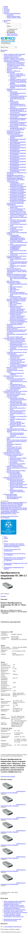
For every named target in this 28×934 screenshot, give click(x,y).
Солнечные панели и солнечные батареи (14, 338)
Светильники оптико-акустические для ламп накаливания (16, 394)
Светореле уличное (12, 396)
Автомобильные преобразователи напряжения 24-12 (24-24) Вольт (16, 63)
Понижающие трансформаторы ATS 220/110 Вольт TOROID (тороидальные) (18, 120)
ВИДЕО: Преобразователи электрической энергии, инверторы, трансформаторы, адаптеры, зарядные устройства (17, 270)
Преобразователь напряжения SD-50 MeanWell (18, 167)
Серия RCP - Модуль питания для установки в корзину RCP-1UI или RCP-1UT (18, 221)
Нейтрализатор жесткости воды (15, 479)
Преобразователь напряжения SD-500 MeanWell (18, 170)
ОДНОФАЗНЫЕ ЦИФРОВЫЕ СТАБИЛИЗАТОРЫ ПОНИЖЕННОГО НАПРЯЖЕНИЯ (18, 247)
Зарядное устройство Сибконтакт (15, 77)
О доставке (7, 10)
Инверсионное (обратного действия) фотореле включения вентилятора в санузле (18, 399)
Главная (6, 6)
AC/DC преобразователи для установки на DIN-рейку (17, 209)
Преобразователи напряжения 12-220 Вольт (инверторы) (18, 190)
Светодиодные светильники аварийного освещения (14, 449)
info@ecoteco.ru (17, 926)
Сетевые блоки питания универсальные (16, 230)
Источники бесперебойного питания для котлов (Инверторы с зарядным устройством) (18, 322)
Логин (8, 23)
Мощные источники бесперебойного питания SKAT (18, 297)
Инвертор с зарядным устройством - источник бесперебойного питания (16, 300)
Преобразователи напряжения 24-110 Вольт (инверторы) (18, 192)
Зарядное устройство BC (16, 73)
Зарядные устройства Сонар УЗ (18, 79)
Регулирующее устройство (17, 460)
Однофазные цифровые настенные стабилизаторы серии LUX (18, 242)
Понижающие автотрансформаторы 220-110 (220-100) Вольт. (18, 93)
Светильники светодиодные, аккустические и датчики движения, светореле (15, 392)
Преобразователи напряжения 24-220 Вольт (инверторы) (18, 195)
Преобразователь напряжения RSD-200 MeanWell (18, 145)
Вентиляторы (13, 462)
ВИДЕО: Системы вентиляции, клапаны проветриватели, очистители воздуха (17, 468)
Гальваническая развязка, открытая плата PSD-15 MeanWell (16, 136)
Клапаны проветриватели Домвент (16, 470)
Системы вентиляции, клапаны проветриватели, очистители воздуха (13, 453)
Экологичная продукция (10, 494)
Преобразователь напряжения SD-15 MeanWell (18, 153)
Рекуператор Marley (15, 473)
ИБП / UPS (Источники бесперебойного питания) (14, 282)
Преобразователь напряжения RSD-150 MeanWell (18, 142)
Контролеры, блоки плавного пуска (13, 376)
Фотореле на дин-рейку (13, 451)
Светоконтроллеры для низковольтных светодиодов (17, 385)
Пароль (9, 26)
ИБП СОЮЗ (13, 305)
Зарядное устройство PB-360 (17, 75)
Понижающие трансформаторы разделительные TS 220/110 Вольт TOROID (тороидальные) (18, 124)
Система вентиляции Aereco (14, 455)
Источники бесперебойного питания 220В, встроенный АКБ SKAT (18, 294)
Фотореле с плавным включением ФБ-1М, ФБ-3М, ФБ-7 (17, 426)
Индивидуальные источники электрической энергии (17, 341)
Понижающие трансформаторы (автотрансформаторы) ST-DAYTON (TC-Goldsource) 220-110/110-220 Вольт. (18, 110)
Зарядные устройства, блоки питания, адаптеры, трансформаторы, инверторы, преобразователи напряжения (14, 60)
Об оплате (6, 9)
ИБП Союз (13, 291)
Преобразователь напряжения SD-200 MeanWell (18, 159)
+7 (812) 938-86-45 (5, 43)
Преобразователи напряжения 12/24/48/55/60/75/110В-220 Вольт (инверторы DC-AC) (15, 179)
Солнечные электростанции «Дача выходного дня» (17, 359)
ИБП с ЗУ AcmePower (16, 303)
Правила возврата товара (13, 16)
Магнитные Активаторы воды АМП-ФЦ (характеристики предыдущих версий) (11, 506)
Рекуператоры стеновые (13, 472)
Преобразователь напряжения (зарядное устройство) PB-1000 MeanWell (18, 82)
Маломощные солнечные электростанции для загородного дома (16, 356)
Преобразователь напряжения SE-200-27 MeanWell (13, 857)
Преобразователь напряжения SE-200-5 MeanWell (13, 792)
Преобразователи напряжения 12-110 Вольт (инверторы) (18, 187)
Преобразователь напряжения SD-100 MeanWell (18, 148)
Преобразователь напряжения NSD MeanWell (18, 139)
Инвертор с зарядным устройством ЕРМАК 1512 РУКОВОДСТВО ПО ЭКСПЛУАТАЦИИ (14, 503)
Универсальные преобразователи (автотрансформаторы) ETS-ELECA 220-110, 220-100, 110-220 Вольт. (18, 104)
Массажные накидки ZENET (14, 497)
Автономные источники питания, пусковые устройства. (16, 66)
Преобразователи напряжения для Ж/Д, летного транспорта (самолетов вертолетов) (17, 331)
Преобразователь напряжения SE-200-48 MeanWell (13, 883)
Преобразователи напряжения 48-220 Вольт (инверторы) (18, 201)
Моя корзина (4, 50)
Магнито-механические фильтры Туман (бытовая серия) (18, 483)
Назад (5, 536)
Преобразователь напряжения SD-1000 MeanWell (18, 151)
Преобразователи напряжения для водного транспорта (16, 327)
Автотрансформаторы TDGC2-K (18, 261)
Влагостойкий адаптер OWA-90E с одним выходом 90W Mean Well (18, 278)
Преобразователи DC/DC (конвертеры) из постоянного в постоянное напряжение (15, 132)
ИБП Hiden (13, 288)
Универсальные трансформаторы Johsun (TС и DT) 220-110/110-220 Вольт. (18, 128)
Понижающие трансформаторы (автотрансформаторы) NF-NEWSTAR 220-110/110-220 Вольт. (18, 98)
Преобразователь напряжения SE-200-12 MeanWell (13, 818)
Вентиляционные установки (17, 463)
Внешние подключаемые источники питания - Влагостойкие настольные (16, 275)
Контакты (6, 12)
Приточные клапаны (15, 459)
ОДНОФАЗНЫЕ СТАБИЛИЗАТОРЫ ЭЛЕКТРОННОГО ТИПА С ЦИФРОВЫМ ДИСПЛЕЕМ (17, 237)
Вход (5, 21)
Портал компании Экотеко (14, 17)
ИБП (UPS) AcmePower (16, 286)
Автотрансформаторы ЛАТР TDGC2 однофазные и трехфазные (16, 256)
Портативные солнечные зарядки (16, 339)
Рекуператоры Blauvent (16, 476)
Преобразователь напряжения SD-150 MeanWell (18, 156)
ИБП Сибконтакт (14, 289)
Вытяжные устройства (16, 465)
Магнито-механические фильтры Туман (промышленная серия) (18, 487)
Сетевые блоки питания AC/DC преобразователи (15, 204)
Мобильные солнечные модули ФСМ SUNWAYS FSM (18, 344)
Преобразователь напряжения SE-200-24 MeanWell (13, 844)
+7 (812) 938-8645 (8, 926)
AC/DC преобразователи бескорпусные (16, 206)
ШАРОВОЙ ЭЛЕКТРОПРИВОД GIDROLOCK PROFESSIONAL (10, 512)
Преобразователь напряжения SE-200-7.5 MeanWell (13, 805)
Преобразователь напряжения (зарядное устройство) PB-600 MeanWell (18, 86)
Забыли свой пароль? (12, 35)
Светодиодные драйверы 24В (15, 337)
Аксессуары (13, 456)
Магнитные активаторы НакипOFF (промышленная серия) (17, 491)
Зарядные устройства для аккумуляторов (13, 71)
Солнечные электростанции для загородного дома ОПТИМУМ (18, 365)
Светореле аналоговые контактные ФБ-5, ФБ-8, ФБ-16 (18, 403)
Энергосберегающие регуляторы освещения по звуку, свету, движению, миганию (17, 430)
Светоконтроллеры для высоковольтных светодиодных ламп (18, 381)
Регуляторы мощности (13, 389)
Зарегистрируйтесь (12, 33)
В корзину (3, 596)
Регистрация (7, 20)
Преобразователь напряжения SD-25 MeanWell (18, 162)
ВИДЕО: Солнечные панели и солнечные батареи (15, 368)
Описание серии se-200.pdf (8, 776)
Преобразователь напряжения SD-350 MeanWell (18, 165)
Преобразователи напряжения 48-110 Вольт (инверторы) (18, 198)
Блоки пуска (10, 377)
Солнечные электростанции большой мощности (17, 362)
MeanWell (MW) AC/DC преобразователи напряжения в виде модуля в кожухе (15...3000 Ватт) (15, 559)
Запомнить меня (13, 29)
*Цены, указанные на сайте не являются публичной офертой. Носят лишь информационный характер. (14, 56)
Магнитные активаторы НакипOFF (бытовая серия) (17, 481)
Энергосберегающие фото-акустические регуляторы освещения (17, 434)
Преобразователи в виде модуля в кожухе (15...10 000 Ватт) (18, 215)
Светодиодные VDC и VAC (14, 447)
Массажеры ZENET (12, 495)
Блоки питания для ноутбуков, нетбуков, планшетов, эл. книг (18, 212)
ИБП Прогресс (14, 302)
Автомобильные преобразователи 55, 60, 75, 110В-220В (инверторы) (17, 184)
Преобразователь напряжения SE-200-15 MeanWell (13, 831)
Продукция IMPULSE (13, 498)
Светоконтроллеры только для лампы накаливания (18, 387)
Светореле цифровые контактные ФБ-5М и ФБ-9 (17, 422)
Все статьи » (13, 513)
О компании (10, 14)
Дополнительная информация (12, 13)
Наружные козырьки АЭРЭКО (18, 458)
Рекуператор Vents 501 (16, 474)
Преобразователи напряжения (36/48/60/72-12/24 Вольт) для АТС (16, 176)
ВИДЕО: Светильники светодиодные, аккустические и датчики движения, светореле (17, 441)
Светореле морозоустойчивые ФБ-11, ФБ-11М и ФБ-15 (18, 411)
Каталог (6, 7)
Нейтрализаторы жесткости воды (12, 477)
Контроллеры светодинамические (16, 378)
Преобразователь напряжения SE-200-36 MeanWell (13, 870)
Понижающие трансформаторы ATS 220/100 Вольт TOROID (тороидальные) (18, 115)
